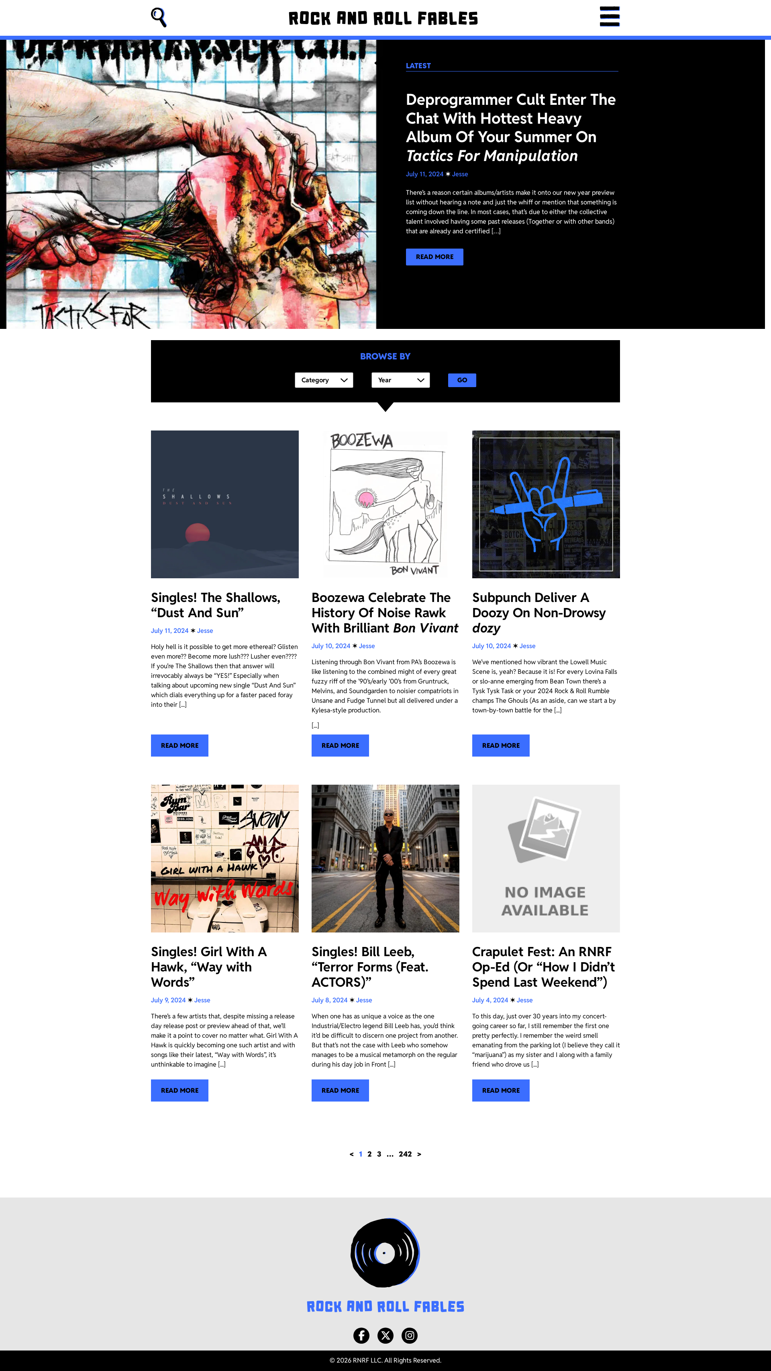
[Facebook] (361, 1336)
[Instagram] (410, 1336)
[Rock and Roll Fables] (383, 18)
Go (462, 380)
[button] (159, 18)
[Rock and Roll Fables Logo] (385, 1266)
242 (405, 1154)
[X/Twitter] (385, 1336)
